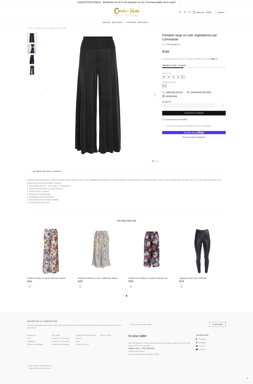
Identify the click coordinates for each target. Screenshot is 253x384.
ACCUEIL (30, 28)
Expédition (31, 341)
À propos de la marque (60, 338)
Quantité (166, 102)
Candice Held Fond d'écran (86, 335)
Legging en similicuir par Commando (193, 278)
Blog (77, 341)
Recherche (31, 335)
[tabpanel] (50, 260)
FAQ (29, 338)
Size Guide (56, 335)
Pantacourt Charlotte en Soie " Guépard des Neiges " (98, 278)
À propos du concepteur (61, 341)
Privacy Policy (105, 335)
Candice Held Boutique (60, 344)
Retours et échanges (35, 344)
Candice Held (126, 12)
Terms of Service (82, 344)
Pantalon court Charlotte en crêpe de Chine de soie (147, 278)
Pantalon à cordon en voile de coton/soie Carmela (46, 278)
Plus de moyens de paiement (194, 137)
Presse (78, 338)
